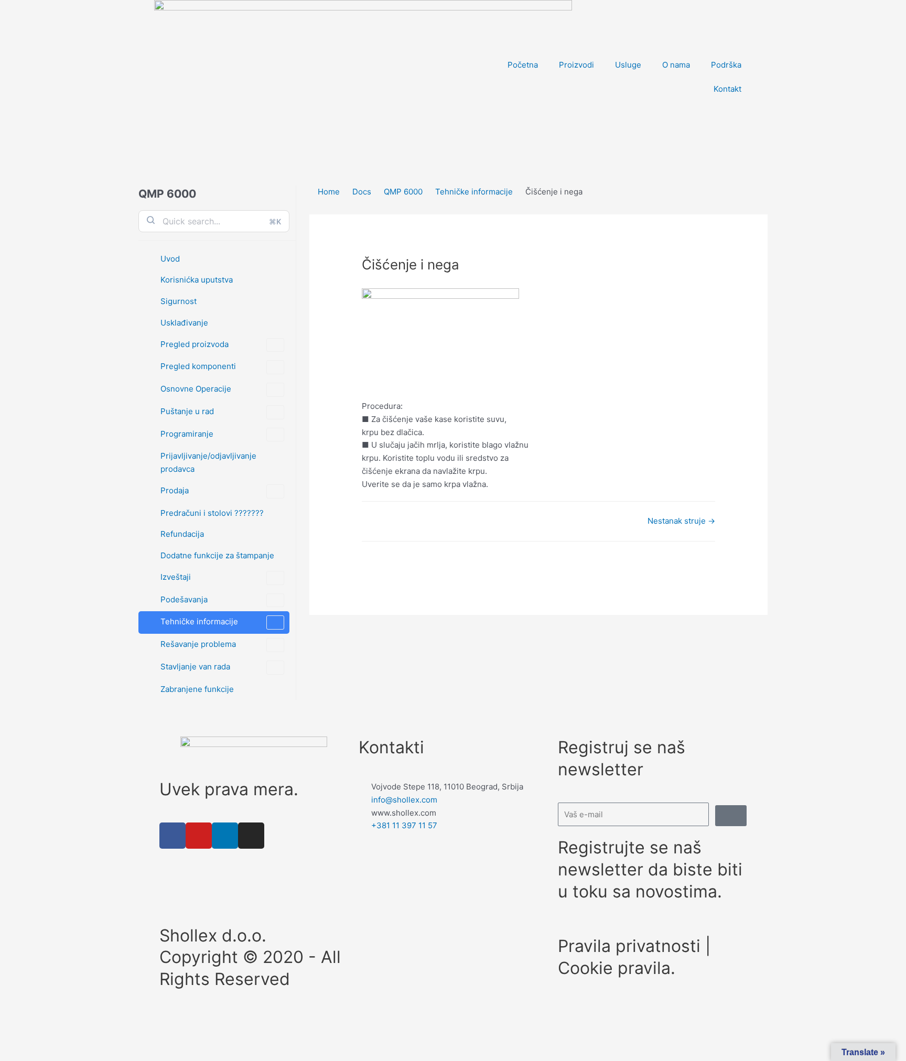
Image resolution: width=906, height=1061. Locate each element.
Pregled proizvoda (194, 344)
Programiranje (186, 434)
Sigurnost (178, 301)
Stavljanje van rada (195, 667)
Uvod (170, 259)
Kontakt (727, 89)
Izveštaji (175, 577)
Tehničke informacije (199, 621)
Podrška (726, 65)
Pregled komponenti (198, 366)
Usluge (628, 65)
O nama (676, 65)
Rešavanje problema (198, 644)
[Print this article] (764, 221)
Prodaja (174, 490)
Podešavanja (184, 599)
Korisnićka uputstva (196, 280)
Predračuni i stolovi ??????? (212, 513)
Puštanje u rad (187, 411)
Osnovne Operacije (195, 389)
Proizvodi (576, 65)
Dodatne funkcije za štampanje (217, 555)
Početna (523, 65)
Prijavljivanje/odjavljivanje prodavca (208, 462)
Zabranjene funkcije (197, 689)
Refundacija (182, 534)
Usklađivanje (184, 323)
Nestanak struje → (681, 521)
